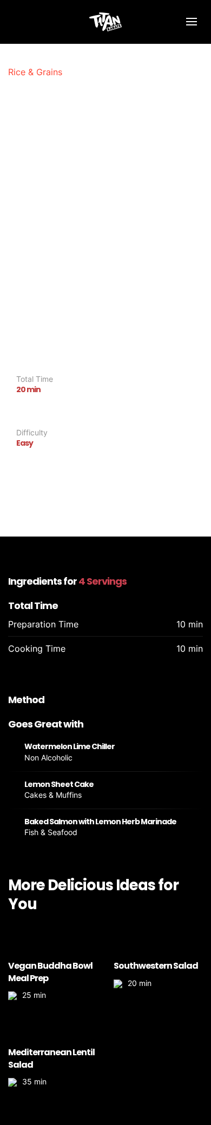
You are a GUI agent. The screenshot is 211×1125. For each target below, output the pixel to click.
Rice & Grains (35, 72)
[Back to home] (105, 21)
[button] (191, 21)
